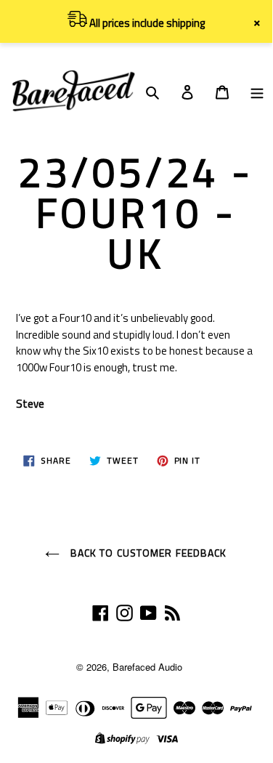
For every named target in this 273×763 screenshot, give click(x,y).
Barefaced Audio (147, 667)
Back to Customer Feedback (147, 552)
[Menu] (257, 90)
